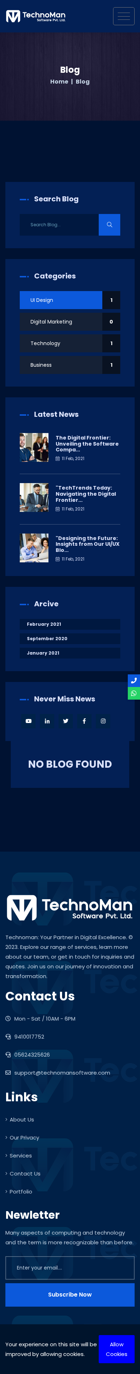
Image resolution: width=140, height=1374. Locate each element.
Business (71, 365)
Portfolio (21, 1191)
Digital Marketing (72, 321)
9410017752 (28, 1036)
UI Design (71, 300)
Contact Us (25, 1173)
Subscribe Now (70, 1294)
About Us (22, 1119)
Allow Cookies (116, 1349)
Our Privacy (24, 1137)
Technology (71, 343)
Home (59, 82)
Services (21, 1155)
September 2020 (47, 638)
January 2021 (43, 653)
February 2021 (44, 624)
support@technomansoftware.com (62, 1072)
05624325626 (31, 1054)
